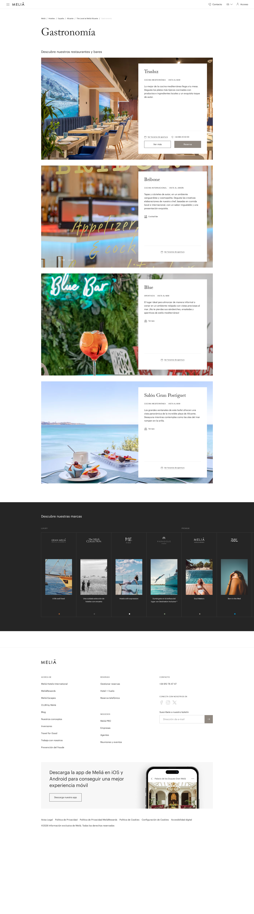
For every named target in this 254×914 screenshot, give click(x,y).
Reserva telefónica (110, 698)
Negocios (105, 714)
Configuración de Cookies (155, 819)
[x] (174, 702)
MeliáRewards (48, 691)
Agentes (104, 735)
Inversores (46, 726)
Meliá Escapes (48, 698)
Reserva (188, 144)
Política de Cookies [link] (129, 819)
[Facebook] (161, 702)
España (61, 18)
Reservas (105, 677)
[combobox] (229, 4)
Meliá (43, 18)
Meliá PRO (105, 720)
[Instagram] (168, 702)
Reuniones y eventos (111, 742)
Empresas (105, 728)
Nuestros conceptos (51, 719)
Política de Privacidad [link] (66, 819)
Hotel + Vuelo (107, 691)
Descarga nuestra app (65, 797)
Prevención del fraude (52, 747)
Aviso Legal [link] (47, 819)
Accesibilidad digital (181, 819)
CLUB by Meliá (48, 705)
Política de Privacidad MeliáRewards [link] (98, 819)
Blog (43, 712)
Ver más (157, 144)
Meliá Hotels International (54, 683)
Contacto (164, 677)
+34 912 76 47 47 (168, 683)
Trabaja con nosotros (52, 740)
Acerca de (46, 677)
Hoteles (52, 18)
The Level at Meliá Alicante (87, 18)
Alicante (70, 18)
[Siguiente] (70, 152)
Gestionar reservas (110, 683)
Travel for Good (49, 733)
